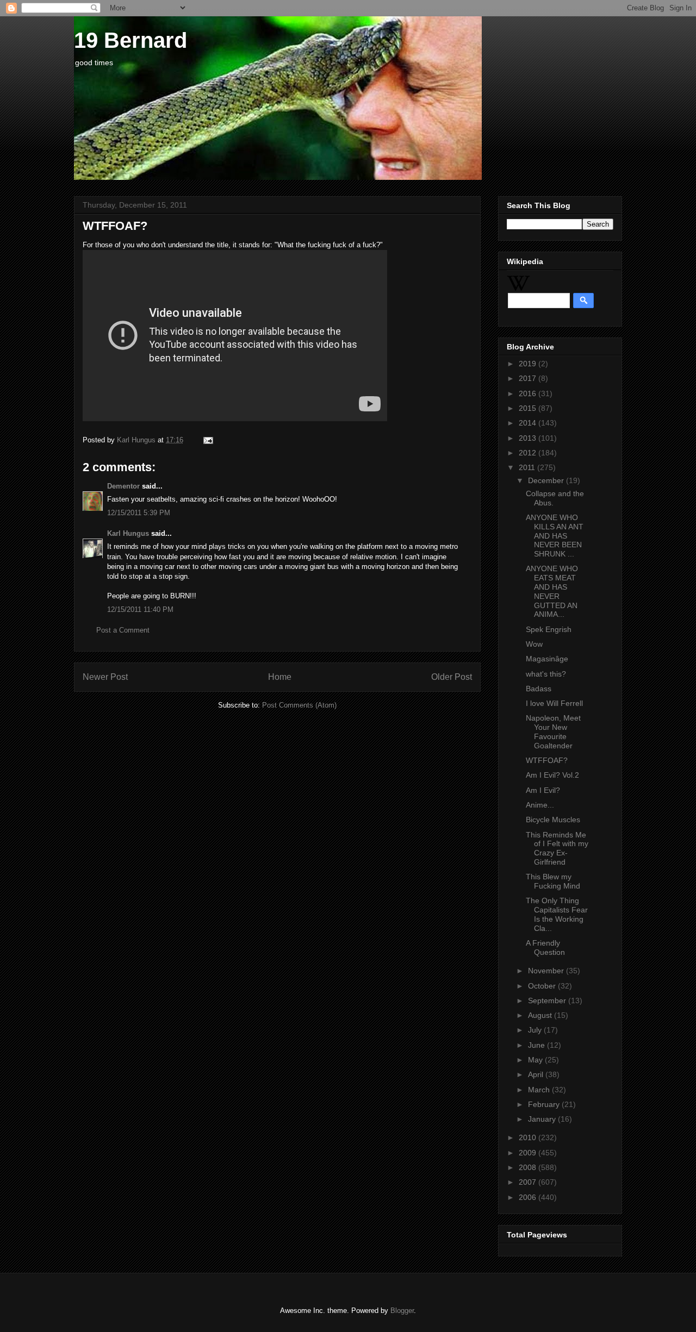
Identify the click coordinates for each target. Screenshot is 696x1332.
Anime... (540, 805)
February (545, 1104)
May (536, 1059)
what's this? (546, 674)
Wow (534, 644)
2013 (528, 438)
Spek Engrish (548, 629)
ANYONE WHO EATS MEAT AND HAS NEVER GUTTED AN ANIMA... (552, 591)
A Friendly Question (545, 947)
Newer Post (105, 676)
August (541, 1015)
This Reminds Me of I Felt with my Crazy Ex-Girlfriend (557, 848)
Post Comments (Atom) (299, 705)
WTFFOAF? (547, 760)
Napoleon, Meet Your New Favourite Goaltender (553, 731)
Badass (538, 688)
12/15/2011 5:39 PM (138, 513)
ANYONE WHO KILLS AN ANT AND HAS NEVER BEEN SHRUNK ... (554, 535)
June (537, 1045)
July (536, 1029)
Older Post (451, 676)
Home (279, 676)
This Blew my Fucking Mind (553, 881)
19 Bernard (130, 40)
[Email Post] (206, 440)
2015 (528, 408)
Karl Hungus (128, 533)
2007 (528, 1182)
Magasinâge (547, 658)
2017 (528, 378)
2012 (528, 452)
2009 (528, 1152)
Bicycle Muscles (553, 819)
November (547, 970)
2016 (528, 393)
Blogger (402, 1310)
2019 (528, 363)
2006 (528, 1197)
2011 (528, 467)
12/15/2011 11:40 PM (140, 609)
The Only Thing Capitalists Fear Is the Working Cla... (557, 914)
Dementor (123, 486)
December (547, 480)
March (540, 1089)
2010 (528, 1137)
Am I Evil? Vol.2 (552, 775)
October (543, 985)
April (536, 1074)
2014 (528, 422)
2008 (528, 1167)
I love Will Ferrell (554, 703)
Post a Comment (123, 630)
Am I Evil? (543, 790)
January (543, 1119)
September (548, 1000)
